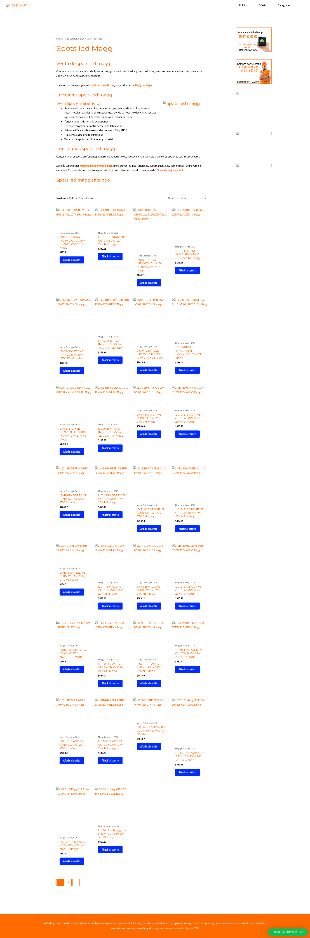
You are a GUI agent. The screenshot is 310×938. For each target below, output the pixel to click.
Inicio (59, 38)
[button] (298, 5)
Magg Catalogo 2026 (74, 38)
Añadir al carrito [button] (71, 260)
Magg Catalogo (143, 85)
